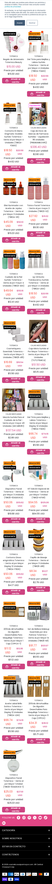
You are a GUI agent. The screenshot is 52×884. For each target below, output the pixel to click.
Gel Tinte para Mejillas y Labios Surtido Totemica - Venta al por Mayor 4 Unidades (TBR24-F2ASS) (38, 65)
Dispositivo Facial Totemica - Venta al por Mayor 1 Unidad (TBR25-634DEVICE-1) (13, 782)
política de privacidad (13, 6)
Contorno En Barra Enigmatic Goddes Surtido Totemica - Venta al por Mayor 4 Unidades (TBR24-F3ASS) (13, 138)
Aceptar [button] (20, 23)
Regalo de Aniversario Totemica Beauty (13, 61)
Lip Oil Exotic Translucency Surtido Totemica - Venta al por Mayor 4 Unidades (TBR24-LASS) (38, 283)
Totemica (13, 56)
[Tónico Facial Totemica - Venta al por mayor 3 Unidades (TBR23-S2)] (38, 188)
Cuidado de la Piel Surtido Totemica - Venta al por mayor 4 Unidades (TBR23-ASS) (13, 281)
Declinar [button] (32, 23)
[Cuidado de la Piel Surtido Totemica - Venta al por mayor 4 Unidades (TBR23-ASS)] (13, 259)
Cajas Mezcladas (38, 128)
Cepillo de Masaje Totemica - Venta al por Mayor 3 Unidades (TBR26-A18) (38, 562)
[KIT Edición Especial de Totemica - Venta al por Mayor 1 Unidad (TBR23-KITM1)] (38, 471)
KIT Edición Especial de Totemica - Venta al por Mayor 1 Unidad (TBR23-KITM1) (38, 493)
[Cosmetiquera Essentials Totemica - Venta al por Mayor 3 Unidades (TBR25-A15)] (13, 331)
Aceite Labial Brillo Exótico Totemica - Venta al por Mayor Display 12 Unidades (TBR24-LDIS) (13, 709)
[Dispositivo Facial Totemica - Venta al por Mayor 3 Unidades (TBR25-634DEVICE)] (13, 471)
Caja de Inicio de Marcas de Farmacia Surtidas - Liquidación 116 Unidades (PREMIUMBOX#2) (38, 137)
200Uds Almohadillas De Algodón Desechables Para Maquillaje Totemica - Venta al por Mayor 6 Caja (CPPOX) (38, 711)
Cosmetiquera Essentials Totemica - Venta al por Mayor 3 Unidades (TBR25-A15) (13, 353)
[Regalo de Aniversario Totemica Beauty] (13, 42)
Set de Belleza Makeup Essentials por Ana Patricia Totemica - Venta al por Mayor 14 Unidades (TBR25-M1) (38, 635)
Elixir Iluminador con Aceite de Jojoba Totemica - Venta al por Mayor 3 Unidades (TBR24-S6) (13, 211)
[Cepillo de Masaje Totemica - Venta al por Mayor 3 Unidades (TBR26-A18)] (38, 540)
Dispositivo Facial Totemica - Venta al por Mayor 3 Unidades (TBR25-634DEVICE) (13, 493)
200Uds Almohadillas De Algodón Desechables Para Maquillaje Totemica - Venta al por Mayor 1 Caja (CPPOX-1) (13, 636)
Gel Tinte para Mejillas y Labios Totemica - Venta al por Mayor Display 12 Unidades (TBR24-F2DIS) (38, 423)
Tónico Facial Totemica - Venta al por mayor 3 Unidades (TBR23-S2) (38, 208)
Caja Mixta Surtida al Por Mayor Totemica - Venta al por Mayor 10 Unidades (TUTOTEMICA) (38, 354)
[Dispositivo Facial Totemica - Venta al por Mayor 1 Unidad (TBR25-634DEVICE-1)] (13, 760)
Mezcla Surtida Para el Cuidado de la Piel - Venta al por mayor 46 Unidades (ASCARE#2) (14, 421)
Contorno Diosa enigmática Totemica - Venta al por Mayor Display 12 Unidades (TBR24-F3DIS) (13, 563)
